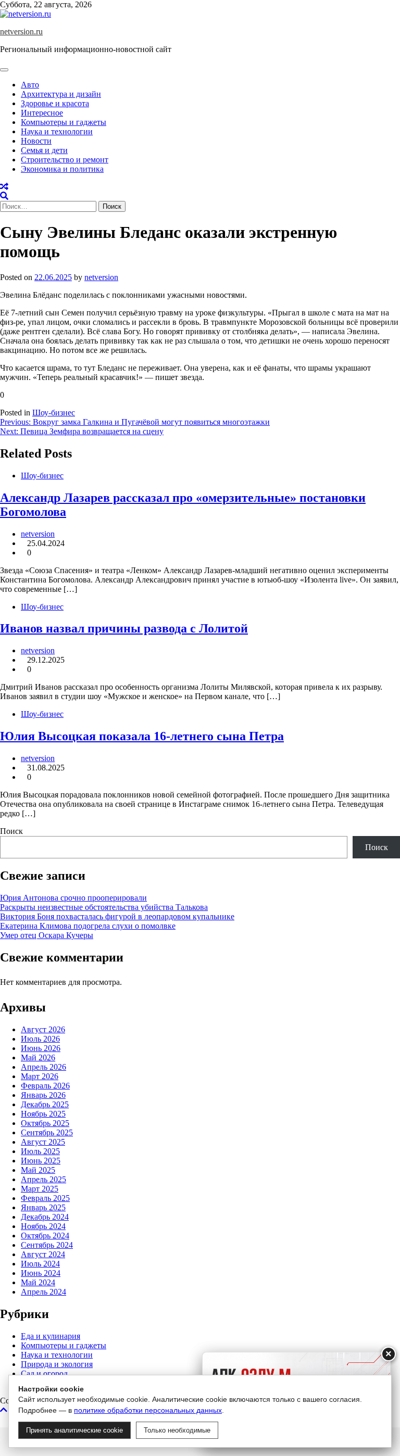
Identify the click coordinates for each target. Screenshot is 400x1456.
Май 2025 (38, 1170)
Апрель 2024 (43, 1291)
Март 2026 (39, 1076)
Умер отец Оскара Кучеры (46, 935)
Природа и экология (57, 1364)
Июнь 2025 (40, 1160)
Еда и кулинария (50, 1336)
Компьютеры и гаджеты (63, 122)
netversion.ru (21, 31)
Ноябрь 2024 (43, 1226)
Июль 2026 (40, 1038)
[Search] (4, 196)
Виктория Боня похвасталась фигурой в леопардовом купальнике (117, 916)
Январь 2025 (43, 1207)
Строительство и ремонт (64, 159)
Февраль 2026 (45, 1085)
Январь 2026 (43, 1095)
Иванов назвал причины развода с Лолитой (124, 628)
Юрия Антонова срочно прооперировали (73, 897)
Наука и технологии (57, 131)
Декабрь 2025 (45, 1104)
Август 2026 (43, 1029)
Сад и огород (44, 1373)
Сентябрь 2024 (47, 1244)
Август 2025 (43, 1141)
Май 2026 (38, 1057)
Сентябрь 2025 (47, 1132)
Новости (36, 140)
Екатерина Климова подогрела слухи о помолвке (88, 925)
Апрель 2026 (43, 1066)
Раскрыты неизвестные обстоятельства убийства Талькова (104, 907)
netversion (101, 277)
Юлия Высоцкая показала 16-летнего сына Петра (142, 736)
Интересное (42, 112)
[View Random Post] (4, 186)
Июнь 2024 (40, 1273)
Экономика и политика (62, 168)
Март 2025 (39, 1188)
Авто (30, 84)
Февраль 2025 (45, 1198)
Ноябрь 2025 (43, 1113)
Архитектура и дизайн (61, 94)
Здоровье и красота (55, 103)
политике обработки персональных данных (148, 1410)
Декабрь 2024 (45, 1216)
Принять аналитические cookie (74, 1430)
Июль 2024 (40, 1263)
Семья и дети (44, 150)
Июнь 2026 (40, 1048)
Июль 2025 (40, 1151)
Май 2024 (38, 1282)
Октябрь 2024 (45, 1235)
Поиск (11, 831)
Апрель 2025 (43, 1179)
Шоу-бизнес (53, 412)
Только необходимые (177, 1430)
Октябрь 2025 (45, 1123)
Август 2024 (43, 1254)
